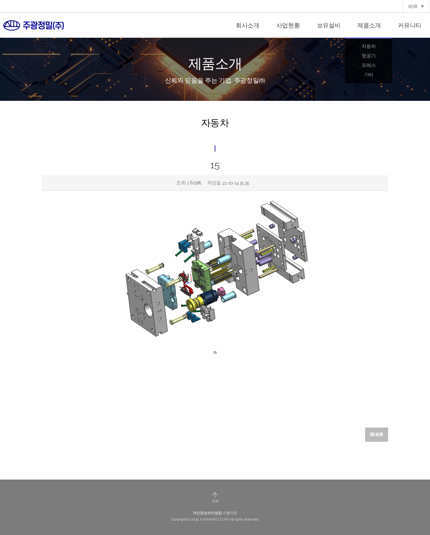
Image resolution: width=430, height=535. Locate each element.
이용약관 (230, 513)
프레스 (369, 65)
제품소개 (369, 25)
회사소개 (247, 25)
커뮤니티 (410, 25)
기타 (368, 75)
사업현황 (288, 25)
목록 (378, 434)
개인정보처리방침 (207, 513)
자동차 (369, 46)
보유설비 (329, 25)
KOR (414, 6)
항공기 (369, 56)
